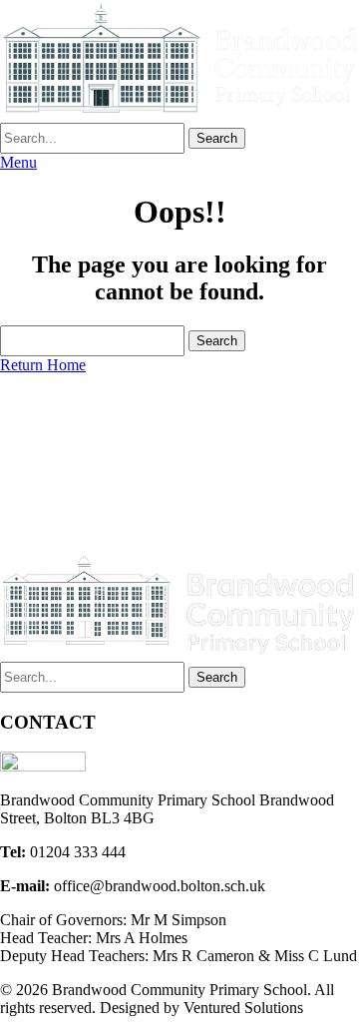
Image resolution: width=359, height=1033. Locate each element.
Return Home (43, 364)
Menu (18, 162)
